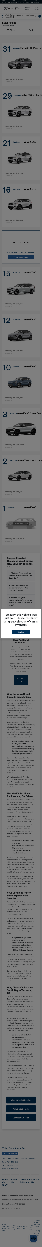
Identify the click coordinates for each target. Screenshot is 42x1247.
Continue (21, 632)
